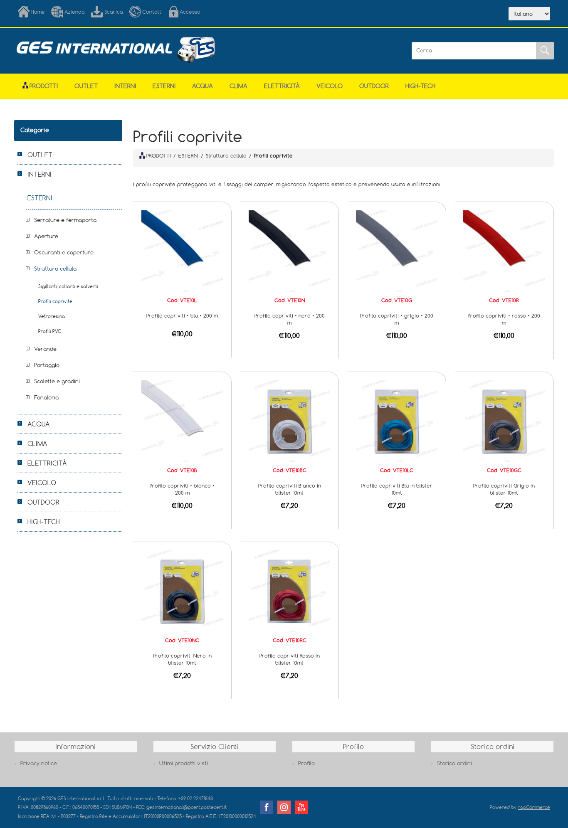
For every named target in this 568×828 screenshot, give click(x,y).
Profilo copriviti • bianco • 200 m (182, 489)
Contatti (152, 11)
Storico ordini (454, 763)
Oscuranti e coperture (64, 252)
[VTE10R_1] (504, 250)
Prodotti (44, 86)
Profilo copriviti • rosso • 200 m (504, 319)
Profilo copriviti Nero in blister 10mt (182, 659)
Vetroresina (51, 316)
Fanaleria (46, 397)
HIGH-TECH (420, 86)
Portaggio (46, 365)
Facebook (266, 807)
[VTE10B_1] (182, 420)
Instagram (284, 807)
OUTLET (86, 86)
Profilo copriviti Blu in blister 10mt (396, 489)
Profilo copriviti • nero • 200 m (289, 319)
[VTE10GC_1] (504, 420)
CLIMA (238, 86)
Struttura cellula (55, 268)
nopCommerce (534, 807)
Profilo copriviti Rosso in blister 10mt (289, 659)
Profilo (306, 763)
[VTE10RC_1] (289, 590)
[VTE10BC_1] (289, 420)
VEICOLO (329, 86)
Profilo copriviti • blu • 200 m (182, 315)
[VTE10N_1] (289, 250)
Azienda (74, 11)
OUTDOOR (374, 86)
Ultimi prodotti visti (183, 763)
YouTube (301, 807)
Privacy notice (38, 763)
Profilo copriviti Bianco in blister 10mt (289, 489)
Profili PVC (49, 331)
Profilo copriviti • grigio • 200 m (396, 319)
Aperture (46, 236)
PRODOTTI (158, 155)
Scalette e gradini (57, 381)
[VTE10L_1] (182, 250)
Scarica (113, 11)
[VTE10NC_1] (182, 590)
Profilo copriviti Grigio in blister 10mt (504, 489)
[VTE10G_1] (396, 250)
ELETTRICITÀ (282, 86)
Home (38, 11)
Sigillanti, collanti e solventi (68, 286)
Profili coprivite (55, 301)
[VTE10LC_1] (396, 420)
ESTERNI (164, 86)
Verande (45, 348)
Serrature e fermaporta (65, 220)
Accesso (190, 11)
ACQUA (202, 86)
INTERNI (125, 86)
